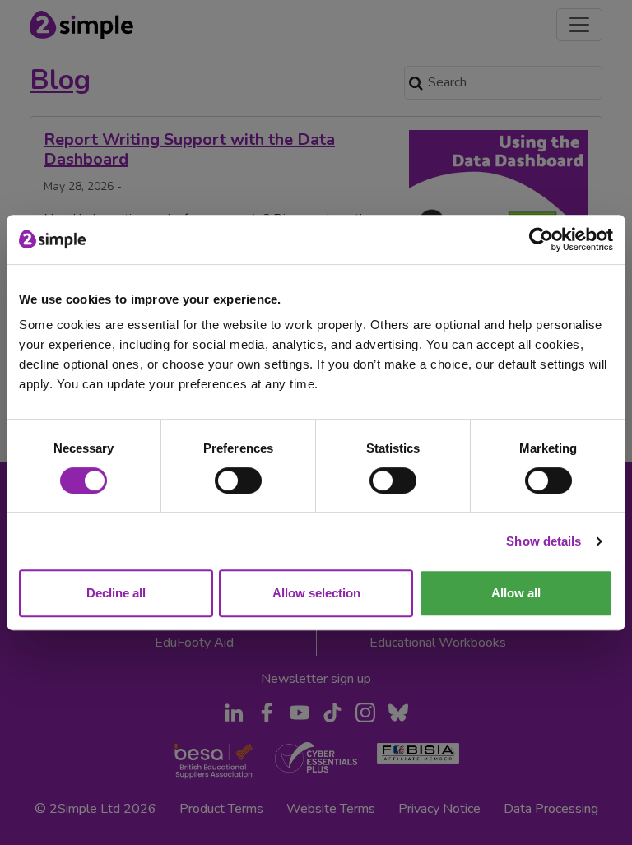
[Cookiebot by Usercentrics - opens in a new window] (541, 239)
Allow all (516, 593)
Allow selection (316, 593)
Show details (543, 541)
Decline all (116, 593)
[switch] (238, 480)
